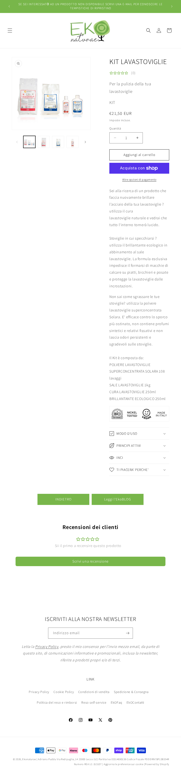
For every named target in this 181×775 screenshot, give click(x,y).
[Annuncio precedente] (9, 6)
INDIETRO (63, 499)
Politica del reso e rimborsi (57, 702)
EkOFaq (116, 702)
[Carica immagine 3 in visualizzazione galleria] (58, 142)
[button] (10, 30)
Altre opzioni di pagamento (139, 179)
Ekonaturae (29, 759)
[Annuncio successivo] (172, 6)
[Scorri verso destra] (85, 142)
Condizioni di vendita (94, 692)
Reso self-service (93, 702)
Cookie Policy (63, 692)
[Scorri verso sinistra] (17, 142)
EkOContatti (135, 702)
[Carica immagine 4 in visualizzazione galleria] (72, 142)
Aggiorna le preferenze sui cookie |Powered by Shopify (136, 764)
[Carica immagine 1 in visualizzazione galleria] (29, 142)
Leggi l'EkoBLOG (117, 499)
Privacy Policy (39, 692)
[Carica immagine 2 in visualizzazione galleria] (44, 142)
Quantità (115, 128)
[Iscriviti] (127, 633)
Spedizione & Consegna (131, 692)
